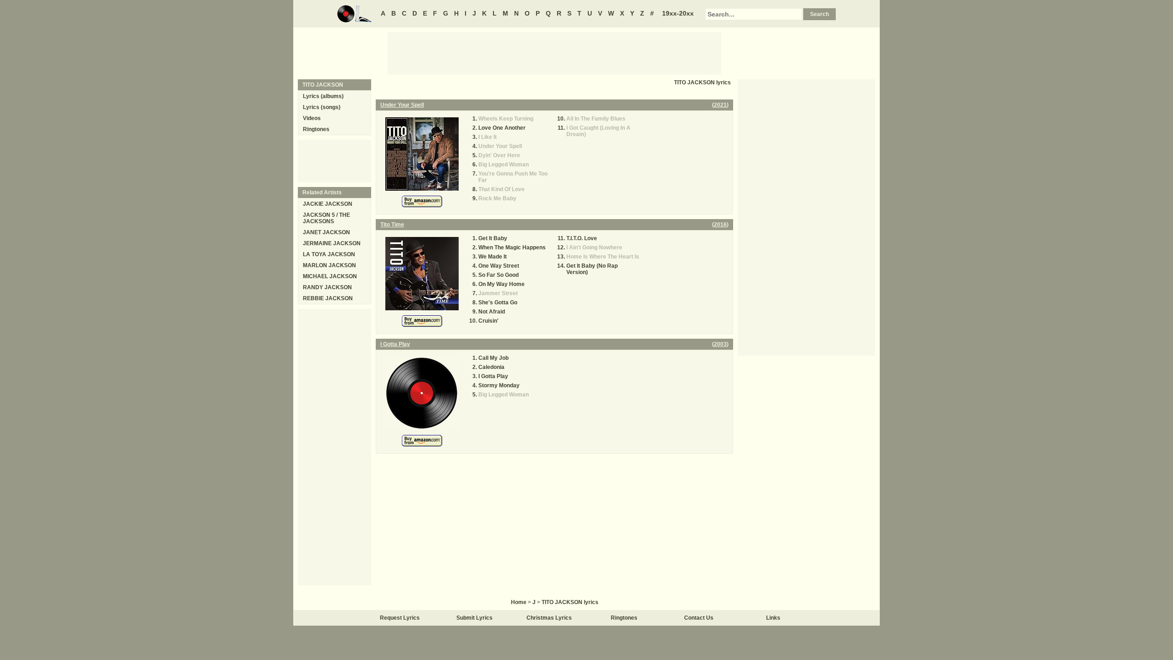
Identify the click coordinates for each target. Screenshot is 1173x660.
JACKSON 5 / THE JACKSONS (326, 218)
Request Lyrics (400, 618)
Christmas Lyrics (549, 618)
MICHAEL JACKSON (330, 276)
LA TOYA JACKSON (329, 254)
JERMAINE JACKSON (332, 243)
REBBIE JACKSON (328, 298)
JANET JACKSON (326, 232)
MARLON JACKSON (329, 265)
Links (773, 618)
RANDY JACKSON (327, 287)
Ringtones (316, 129)
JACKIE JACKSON (327, 204)
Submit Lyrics (474, 618)
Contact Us (698, 618)
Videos (312, 118)
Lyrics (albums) (323, 96)
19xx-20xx (678, 13)
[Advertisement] (554, 52)
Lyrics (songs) (321, 107)
